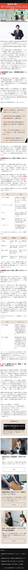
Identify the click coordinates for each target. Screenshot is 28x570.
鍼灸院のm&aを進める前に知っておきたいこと (14, 426)
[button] (14, 1)
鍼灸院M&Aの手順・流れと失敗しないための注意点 (12, 561)
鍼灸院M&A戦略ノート (13, 4)
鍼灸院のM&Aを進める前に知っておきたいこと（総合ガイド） (13, 554)
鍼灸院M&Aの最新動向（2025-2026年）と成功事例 (12, 564)
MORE (14, 469)
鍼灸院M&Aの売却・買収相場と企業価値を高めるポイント (14, 558)
